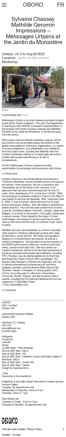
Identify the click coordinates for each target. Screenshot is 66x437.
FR (60, 4)
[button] (4, 5)
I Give (5, 373)
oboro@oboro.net (11, 328)
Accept (16, 434)
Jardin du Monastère (33, 58)
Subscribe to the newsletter (16, 376)
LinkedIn (6, 342)
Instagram (7, 336)
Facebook (7, 339)
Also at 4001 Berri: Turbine (16, 365)
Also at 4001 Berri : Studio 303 (18, 362)
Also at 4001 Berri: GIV (14, 353)
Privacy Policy (34, 429)
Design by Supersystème (15, 368)
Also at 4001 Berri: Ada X (15, 350)
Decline (6, 434)
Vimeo (5, 345)
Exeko (25, 115)
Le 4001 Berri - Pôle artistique (17, 347)
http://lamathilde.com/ (16, 284)
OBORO (33, 5)
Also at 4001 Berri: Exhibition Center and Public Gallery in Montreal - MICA (32, 358)
